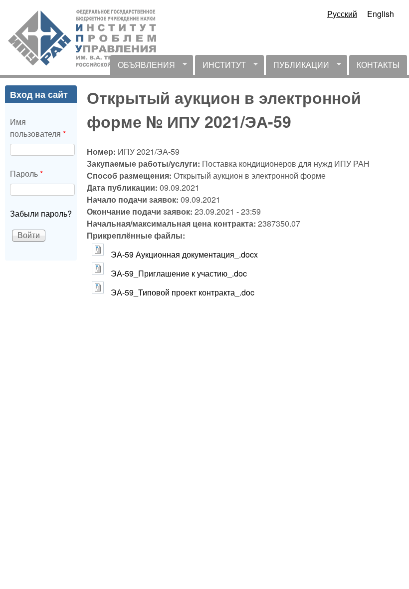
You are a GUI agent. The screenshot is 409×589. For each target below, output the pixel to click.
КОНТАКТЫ (378, 64)
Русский (342, 13)
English (380, 13)
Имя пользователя (38, 127)
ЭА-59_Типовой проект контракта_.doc (182, 292)
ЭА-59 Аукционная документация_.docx (184, 254)
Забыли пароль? (41, 213)
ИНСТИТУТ (220, 67)
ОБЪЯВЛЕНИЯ (142, 67)
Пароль (26, 173)
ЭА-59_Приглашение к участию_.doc (179, 273)
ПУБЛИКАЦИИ (297, 67)
